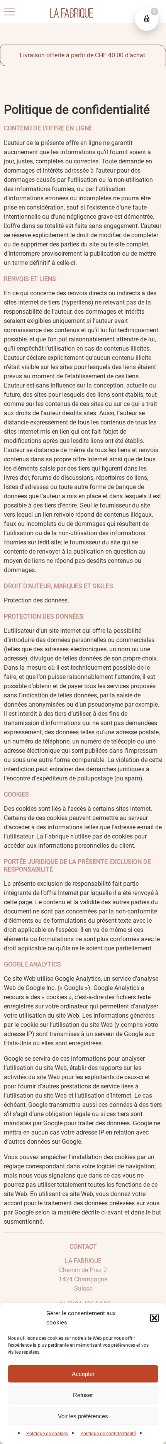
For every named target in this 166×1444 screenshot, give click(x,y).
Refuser (83, 1395)
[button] (154, 1318)
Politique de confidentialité (108, 1433)
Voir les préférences (83, 1416)
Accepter (83, 1374)
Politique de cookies (47, 1433)
